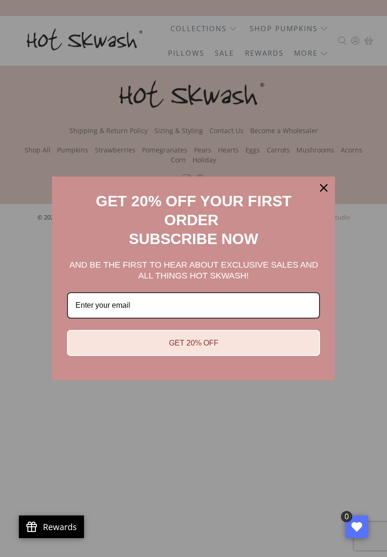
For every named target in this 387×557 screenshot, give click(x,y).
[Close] (323, 188)
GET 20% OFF (194, 343)
